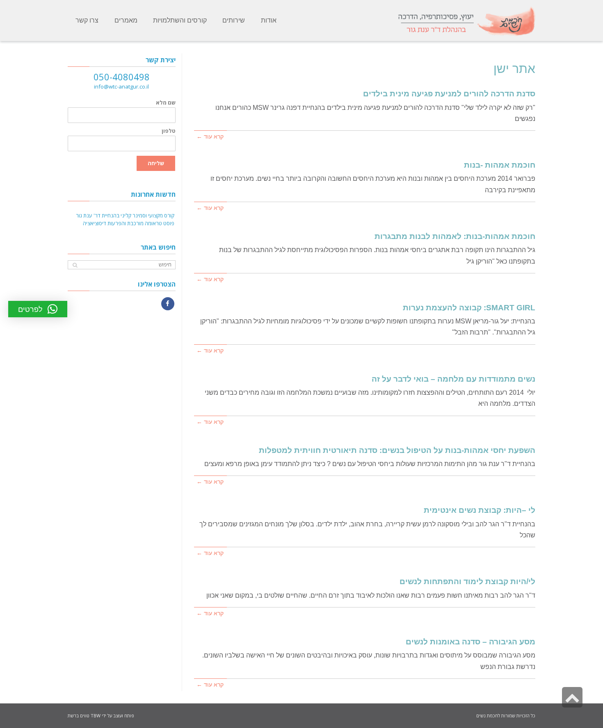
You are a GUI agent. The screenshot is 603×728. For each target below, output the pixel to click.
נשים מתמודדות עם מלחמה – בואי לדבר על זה (453, 379)
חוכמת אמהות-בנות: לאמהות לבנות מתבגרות (455, 236)
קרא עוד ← (210, 137)
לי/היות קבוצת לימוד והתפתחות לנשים (467, 581)
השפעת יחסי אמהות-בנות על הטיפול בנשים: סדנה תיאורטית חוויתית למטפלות (397, 450)
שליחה (156, 163)
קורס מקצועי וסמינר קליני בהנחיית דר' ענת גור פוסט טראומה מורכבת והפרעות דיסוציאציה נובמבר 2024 (125, 221)
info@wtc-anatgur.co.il (121, 86)
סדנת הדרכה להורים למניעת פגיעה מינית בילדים (449, 93)
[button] (37, 309)
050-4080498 (122, 77)
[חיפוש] (75, 265)
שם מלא (166, 102)
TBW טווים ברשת (84, 715)
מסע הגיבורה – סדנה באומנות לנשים (470, 641)
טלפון (169, 131)
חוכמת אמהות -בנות (499, 165)
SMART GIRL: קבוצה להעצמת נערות (469, 307)
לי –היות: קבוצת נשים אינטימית (479, 510)
